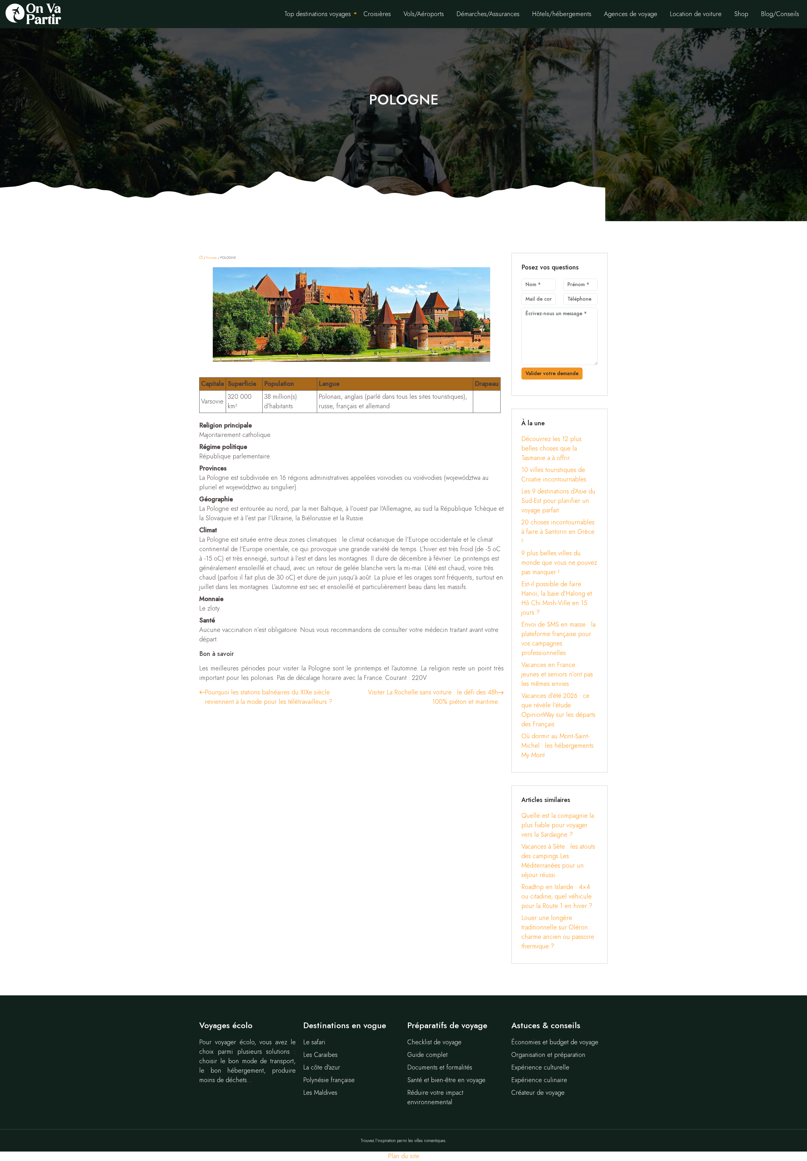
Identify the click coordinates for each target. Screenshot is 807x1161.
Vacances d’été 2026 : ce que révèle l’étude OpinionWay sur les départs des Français (558, 710)
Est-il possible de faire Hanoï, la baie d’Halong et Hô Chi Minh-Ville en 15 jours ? (556, 598)
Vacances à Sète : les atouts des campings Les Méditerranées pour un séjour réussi (558, 861)
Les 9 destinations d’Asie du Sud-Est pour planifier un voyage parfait (558, 501)
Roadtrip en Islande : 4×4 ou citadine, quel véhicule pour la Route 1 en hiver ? (556, 896)
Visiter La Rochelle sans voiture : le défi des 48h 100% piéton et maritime (433, 697)
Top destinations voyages (317, 14)
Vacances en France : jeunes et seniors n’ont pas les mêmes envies (557, 674)
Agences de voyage (630, 14)
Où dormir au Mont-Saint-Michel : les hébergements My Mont (557, 746)
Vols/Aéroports (424, 14)
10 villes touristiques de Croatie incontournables (553, 474)
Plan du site (403, 1156)
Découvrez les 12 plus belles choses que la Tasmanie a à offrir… (551, 448)
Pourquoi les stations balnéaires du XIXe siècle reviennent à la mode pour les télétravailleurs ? (268, 697)
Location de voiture (696, 14)
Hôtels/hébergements (561, 14)
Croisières (377, 14)
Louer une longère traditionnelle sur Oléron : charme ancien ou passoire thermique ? (557, 932)
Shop (741, 14)
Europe (211, 257)
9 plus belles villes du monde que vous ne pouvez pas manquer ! (559, 563)
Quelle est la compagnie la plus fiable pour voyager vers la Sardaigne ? (557, 825)
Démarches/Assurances (488, 14)
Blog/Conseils (780, 14)
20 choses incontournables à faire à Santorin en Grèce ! (558, 532)
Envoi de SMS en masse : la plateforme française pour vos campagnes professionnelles (558, 638)
